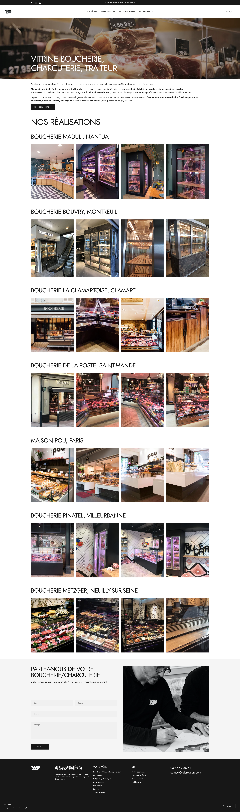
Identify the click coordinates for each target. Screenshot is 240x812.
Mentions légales (23, 808)
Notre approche (138, 772)
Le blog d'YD (137, 782)
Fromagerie (97, 775)
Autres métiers (99, 792)
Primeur (96, 789)
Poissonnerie (98, 786)
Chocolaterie (98, 782)
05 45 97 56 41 (130, 2)
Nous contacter (138, 779)
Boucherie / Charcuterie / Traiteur (107, 772)
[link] (52, 171)
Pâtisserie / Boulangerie (102, 779)
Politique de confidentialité (11, 808)
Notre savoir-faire (139, 775)
